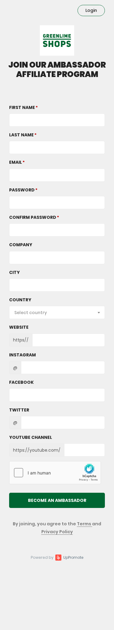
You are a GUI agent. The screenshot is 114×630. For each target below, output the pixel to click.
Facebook (21, 382)
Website (19, 327)
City (14, 272)
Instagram (22, 355)
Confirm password (32, 217)
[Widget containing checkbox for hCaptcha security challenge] (55, 472)
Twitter (19, 410)
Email (15, 162)
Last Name (21, 135)
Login (91, 10)
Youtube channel (30, 437)
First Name (22, 107)
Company (20, 245)
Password (22, 190)
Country (20, 300)
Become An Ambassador (57, 500)
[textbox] (57, 313)
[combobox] (57, 312)
